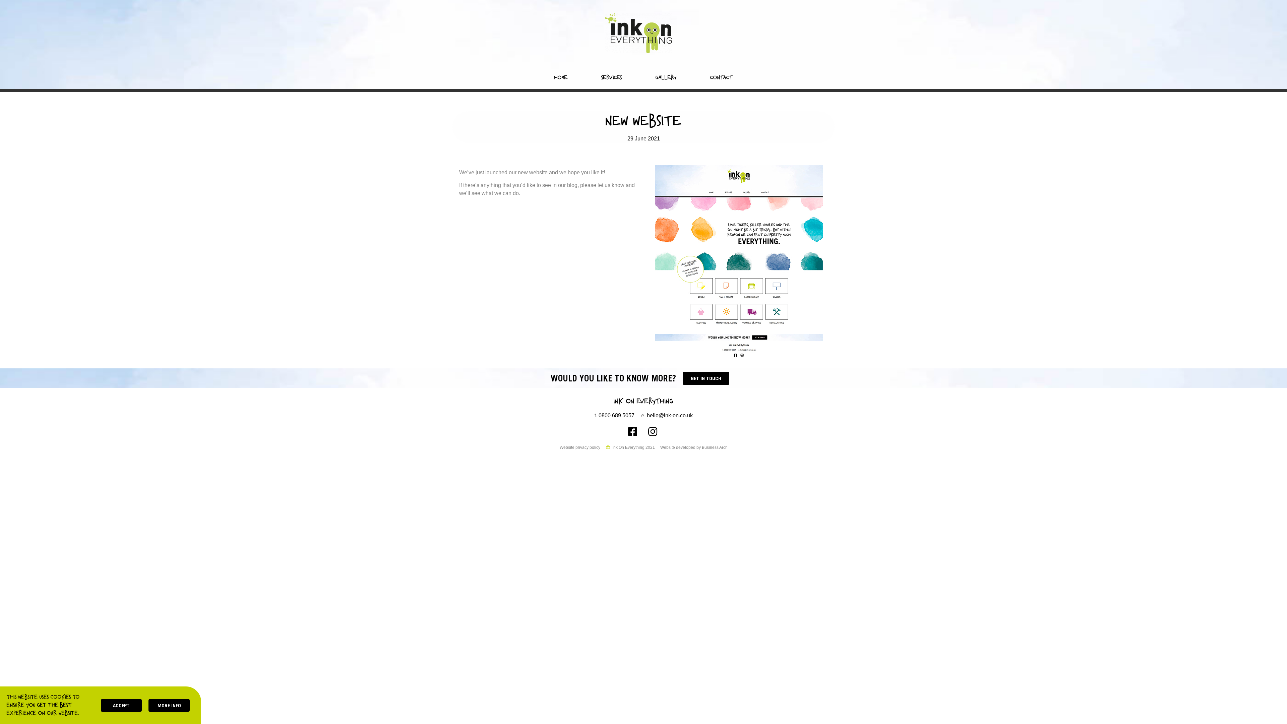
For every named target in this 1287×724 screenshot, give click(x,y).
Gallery (666, 77)
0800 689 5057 (616, 415)
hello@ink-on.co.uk (670, 415)
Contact (721, 77)
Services (611, 77)
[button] (706, 378)
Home (561, 77)
